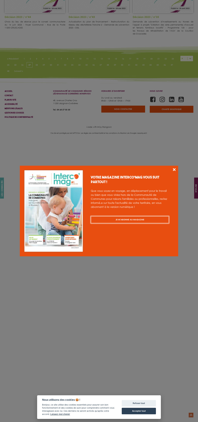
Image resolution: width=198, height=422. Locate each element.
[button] (174, 170)
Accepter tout (139, 411)
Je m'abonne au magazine (130, 219)
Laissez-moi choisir (60, 414)
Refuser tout (139, 403)
